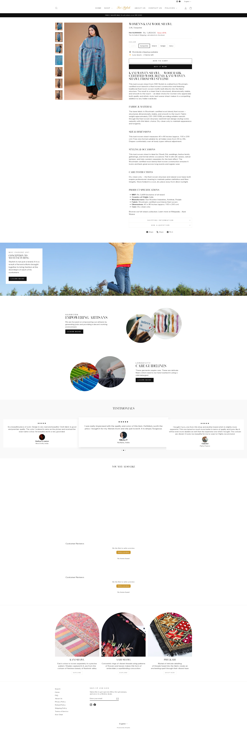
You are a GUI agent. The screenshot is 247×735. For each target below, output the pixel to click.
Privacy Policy (60, 702)
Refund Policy (60, 705)
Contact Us (155, 8)
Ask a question (160, 225)
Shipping (143, 35)
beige (163, 46)
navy (171, 46)
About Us (140, 8)
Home (98, 8)
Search (57, 689)
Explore (77, 672)
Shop (107, 8)
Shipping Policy (61, 708)
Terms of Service (61, 711)
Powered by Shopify (123, 727)
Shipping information (160, 220)
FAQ (56, 695)
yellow (134, 46)
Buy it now (160, 66)
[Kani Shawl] (77, 634)
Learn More (18, 279)
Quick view (71, 519)
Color (132, 42)
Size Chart (59, 715)
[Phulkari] (170, 634)
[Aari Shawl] (123, 634)
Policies (170, 8)
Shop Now (170, 672)
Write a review (123, 552)
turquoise (144, 46)
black (154, 46)
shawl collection (150, 212)
